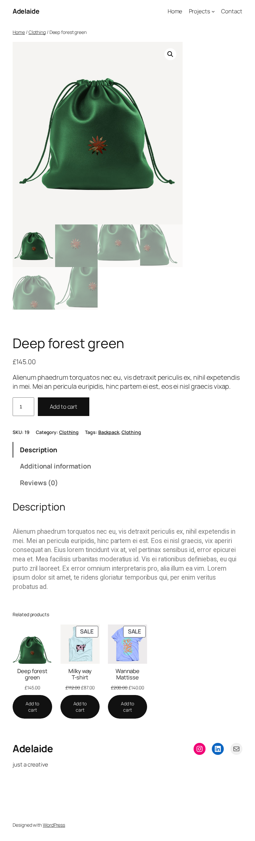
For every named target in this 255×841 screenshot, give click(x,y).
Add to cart (63, 406)
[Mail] (236, 749)
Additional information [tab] (55, 466)
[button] (170, 54)
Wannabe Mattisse (127, 674)
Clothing (37, 32)
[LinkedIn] (218, 749)
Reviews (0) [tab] (39, 482)
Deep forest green (32, 674)
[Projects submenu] (213, 11)
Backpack (108, 432)
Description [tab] (38, 449)
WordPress (54, 825)
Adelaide (26, 11)
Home (19, 32)
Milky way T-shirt (80, 674)
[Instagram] (200, 749)
